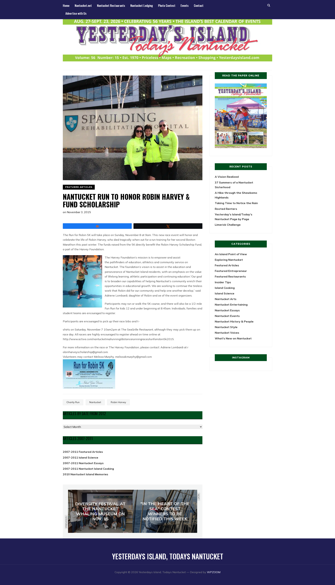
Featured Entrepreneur (231, 271)
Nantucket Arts (225, 299)
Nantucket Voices (227, 332)
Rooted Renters (226, 209)
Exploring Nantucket (229, 259)
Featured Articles (78, 187)
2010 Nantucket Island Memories (85, 474)
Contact (198, 5)
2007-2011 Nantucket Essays (83, 463)
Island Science (224, 293)
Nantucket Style (226, 327)
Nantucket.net (83, 5)
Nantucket (95, 402)
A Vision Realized (227, 176)
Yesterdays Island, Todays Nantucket (167, 556)
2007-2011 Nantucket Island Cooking (88, 468)
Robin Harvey (118, 402)
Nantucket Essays (227, 310)
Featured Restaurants (230, 276)
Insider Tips (223, 282)
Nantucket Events (227, 316)
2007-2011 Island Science (80, 457)
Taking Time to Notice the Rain (236, 203)
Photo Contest (166, 5)
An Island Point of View (231, 254)
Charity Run (73, 402)
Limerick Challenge (228, 224)
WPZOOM (213, 572)
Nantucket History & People (234, 321)
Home (66, 5)
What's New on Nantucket (233, 338)
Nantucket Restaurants (111, 5)
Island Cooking (225, 288)
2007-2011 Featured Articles (83, 451)
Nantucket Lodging (141, 5)
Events (185, 5)
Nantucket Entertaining (231, 304)
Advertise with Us (76, 13)
